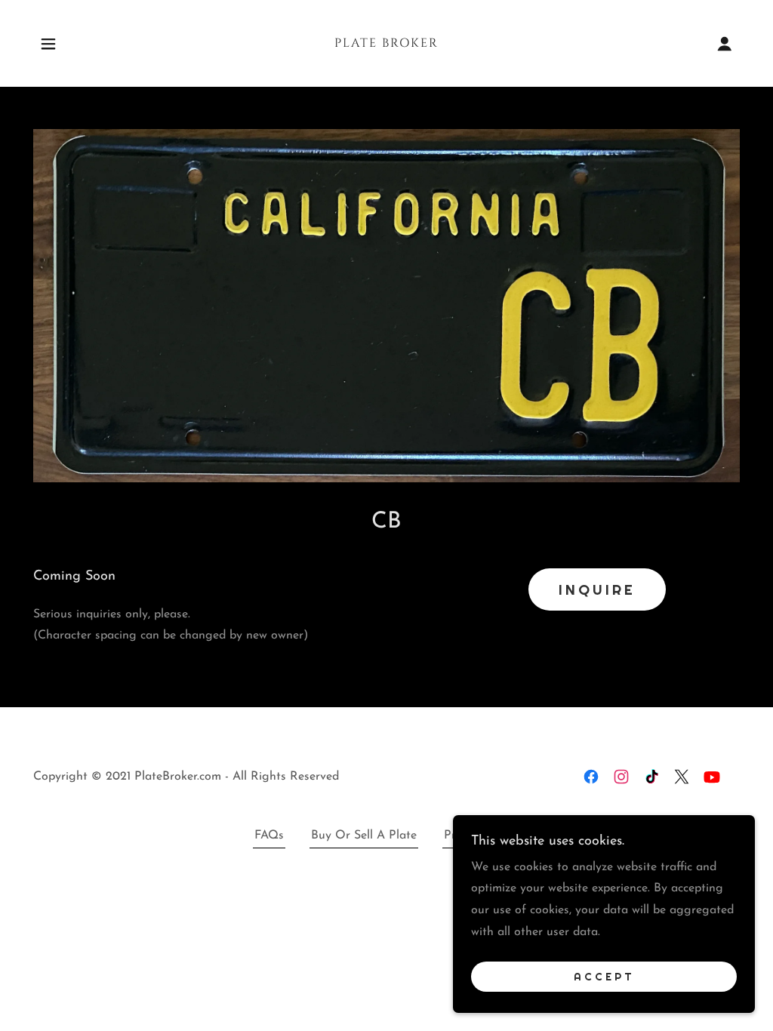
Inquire (597, 589)
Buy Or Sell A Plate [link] (364, 835)
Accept (604, 976)
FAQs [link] (269, 835)
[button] (48, 44)
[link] (386, 44)
